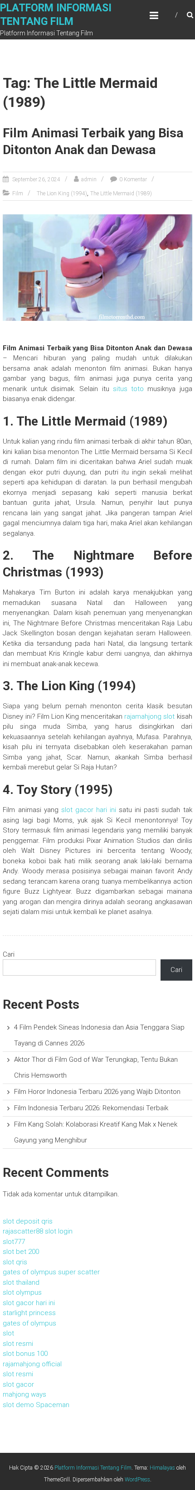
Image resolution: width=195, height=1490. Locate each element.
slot (8, 1333)
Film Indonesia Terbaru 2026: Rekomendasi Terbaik (91, 1108)
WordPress (137, 1479)
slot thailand (21, 1282)
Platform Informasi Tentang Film (93, 1468)
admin (89, 179)
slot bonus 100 (25, 1354)
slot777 (14, 1242)
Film (17, 193)
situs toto (128, 389)
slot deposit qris (28, 1221)
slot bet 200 (21, 1252)
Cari (9, 954)
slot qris (15, 1262)
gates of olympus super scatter (51, 1272)
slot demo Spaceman (36, 1405)
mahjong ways (24, 1394)
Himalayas (162, 1468)
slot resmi (18, 1344)
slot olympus (22, 1292)
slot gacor (18, 1384)
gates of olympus (29, 1323)
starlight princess (29, 1313)
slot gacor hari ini (88, 810)
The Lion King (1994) (62, 193)
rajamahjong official (32, 1364)
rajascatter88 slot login (38, 1231)
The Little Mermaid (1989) (121, 193)
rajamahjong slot (149, 716)
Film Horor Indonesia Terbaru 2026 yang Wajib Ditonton (97, 1092)
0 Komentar (133, 179)
